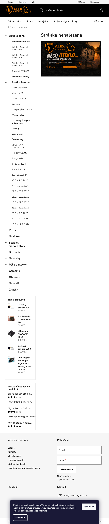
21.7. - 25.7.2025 (20, 191)
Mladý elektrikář (19, 87)
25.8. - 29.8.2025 (20, 207)
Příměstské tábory (21, 41)
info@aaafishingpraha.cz (75, 495)
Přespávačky (18, 115)
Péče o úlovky (18, 264)
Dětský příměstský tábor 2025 (21, 56)
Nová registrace (64, 476)
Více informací (40, 510)
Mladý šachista (19, 98)
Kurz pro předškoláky (22, 109)
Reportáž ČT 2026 (20, 71)
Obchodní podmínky (17, 464)
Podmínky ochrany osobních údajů (24, 468)
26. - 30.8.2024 (19, 174)
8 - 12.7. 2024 (19, 163)
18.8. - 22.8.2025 (20, 202)
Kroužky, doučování (21, 82)
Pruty (12, 230)
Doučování (17, 104)
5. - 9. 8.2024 (18, 169)
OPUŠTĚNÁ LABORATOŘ (18, 146)
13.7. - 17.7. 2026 (21, 224)
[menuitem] (14, 21)
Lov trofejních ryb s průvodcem (21, 122)
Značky (13, 289)
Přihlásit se (67, 469)
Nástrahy (14, 258)
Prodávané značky (16, 460)
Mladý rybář (17, 93)
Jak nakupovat (14, 456)
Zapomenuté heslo (66, 479)
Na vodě (14, 283)
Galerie (10, 2)
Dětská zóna (17, 36)
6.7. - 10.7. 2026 (20, 218)
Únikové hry (17, 139)
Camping (14, 271)
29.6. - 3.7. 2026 (20, 213)
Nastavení (20, 517)
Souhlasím (89, 506)
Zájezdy (15, 128)
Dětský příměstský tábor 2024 (21, 48)
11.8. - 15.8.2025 (20, 196)
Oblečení (14, 277)
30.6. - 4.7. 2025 (20, 180)
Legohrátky (17, 133)
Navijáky (14, 236)
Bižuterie (14, 252)
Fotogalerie (17, 158)
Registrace (94, 2)
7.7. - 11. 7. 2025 (20, 185)
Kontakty (23, 2)
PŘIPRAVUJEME (19, 153)
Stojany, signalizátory (17, 244)
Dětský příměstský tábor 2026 (21, 64)
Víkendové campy (20, 76)
